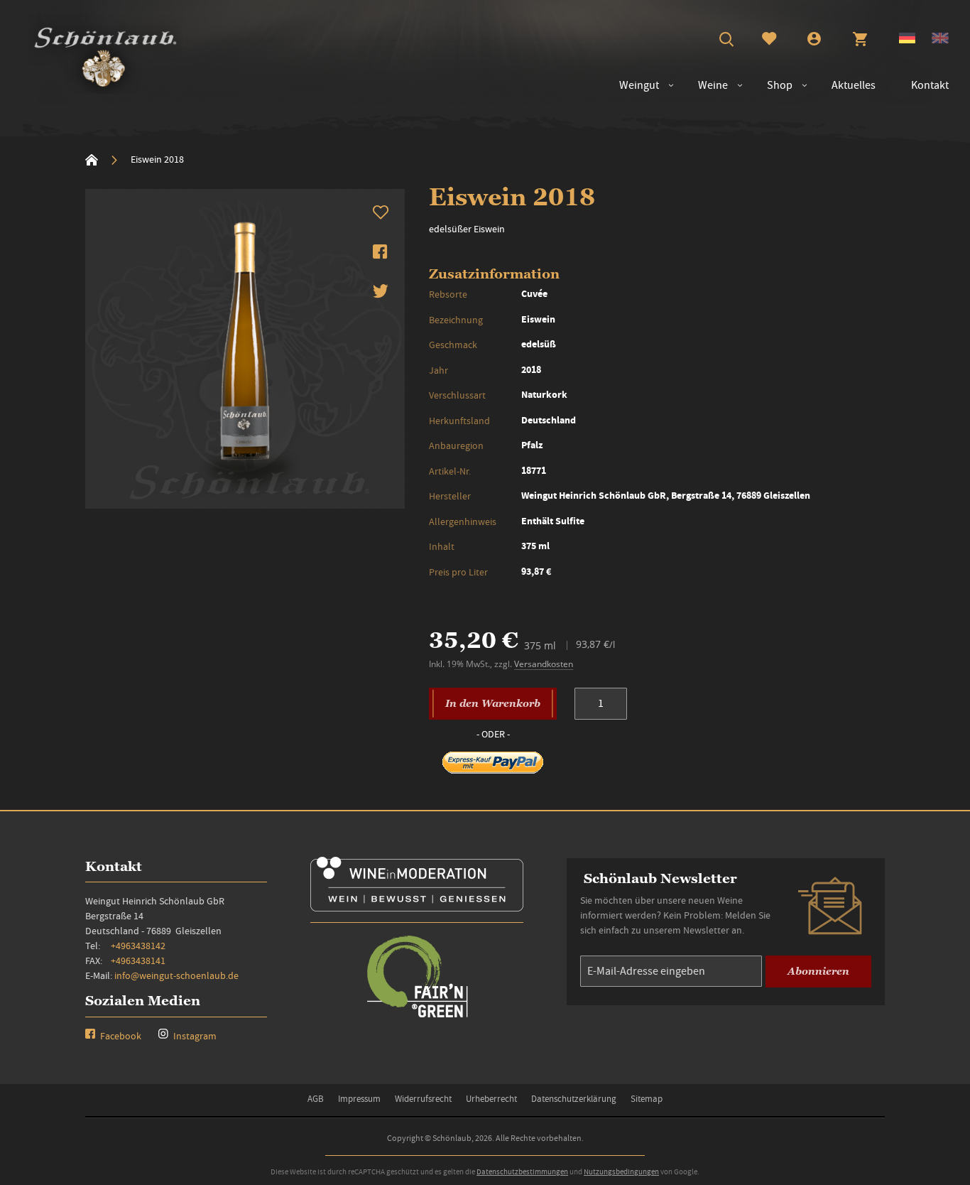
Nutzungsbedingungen (621, 1171)
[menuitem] (706, 85)
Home (91, 160)
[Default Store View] (907, 40)
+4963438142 (138, 945)
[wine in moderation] (416, 906)
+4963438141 (138, 960)
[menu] (777, 85)
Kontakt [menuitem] (930, 85)
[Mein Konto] (814, 40)
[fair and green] (417, 1016)
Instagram (194, 1035)
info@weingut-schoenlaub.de (176, 975)
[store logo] (105, 54)
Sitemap (647, 1099)
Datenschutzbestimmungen (522, 1171)
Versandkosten (543, 664)
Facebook (119, 1035)
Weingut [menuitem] (639, 85)
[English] (940, 40)
